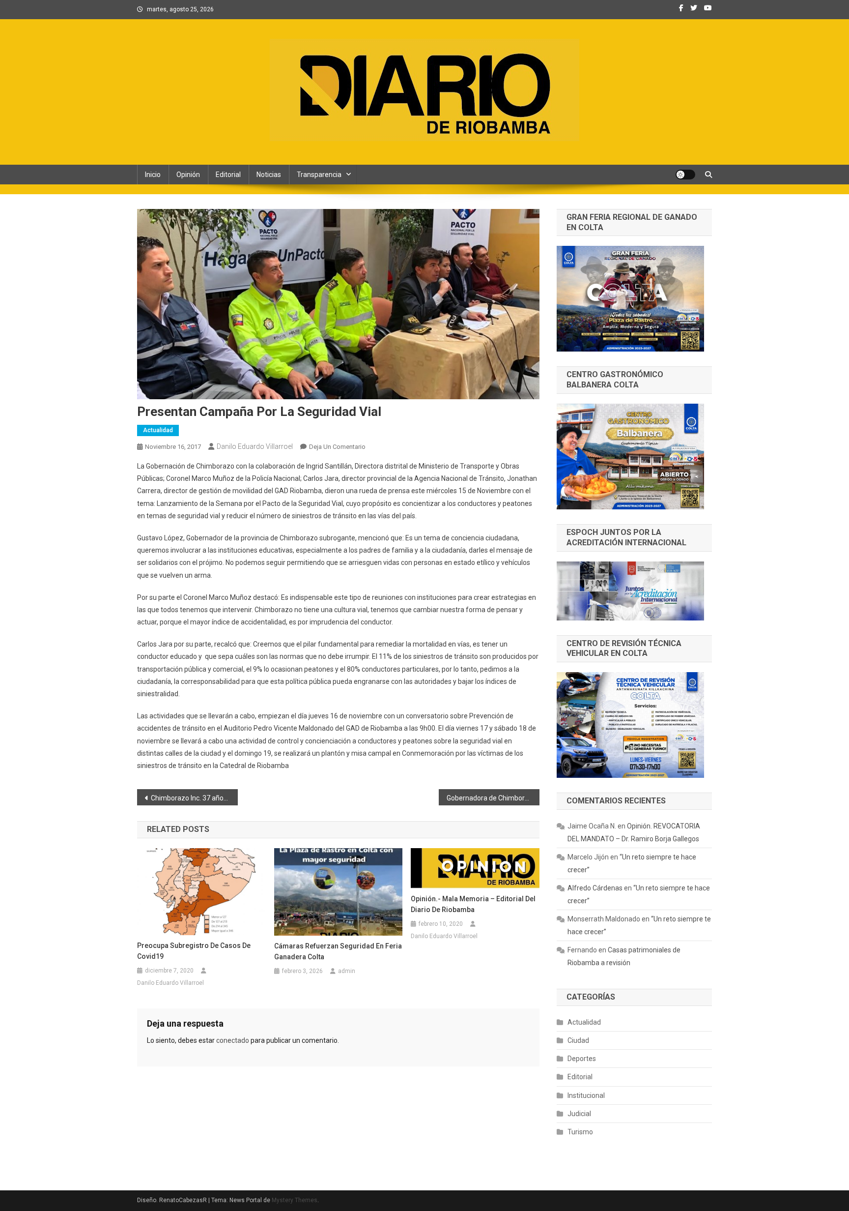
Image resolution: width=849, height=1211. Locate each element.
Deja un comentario (337, 446)
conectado (232, 1040)
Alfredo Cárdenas (595, 888)
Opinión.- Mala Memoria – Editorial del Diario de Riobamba (473, 904)
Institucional (586, 1095)
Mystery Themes (294, 1200)
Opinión (188, 174)
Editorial (228, 174)
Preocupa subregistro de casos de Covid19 (194, 951)
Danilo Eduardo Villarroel (255, 446)
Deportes (581, 1059)
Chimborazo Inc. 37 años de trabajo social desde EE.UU (194, 798)
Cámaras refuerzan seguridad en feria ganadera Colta (338, 951)
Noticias (268, 174)
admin (346, 971)
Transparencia (319, 174)
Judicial (579, 1114)
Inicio (153, 174)
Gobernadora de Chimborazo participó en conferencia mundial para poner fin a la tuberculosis (493, 798)
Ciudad (578, 1040)
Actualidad (158, 430)
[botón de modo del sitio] (685, 174)
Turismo (580, 1132)
